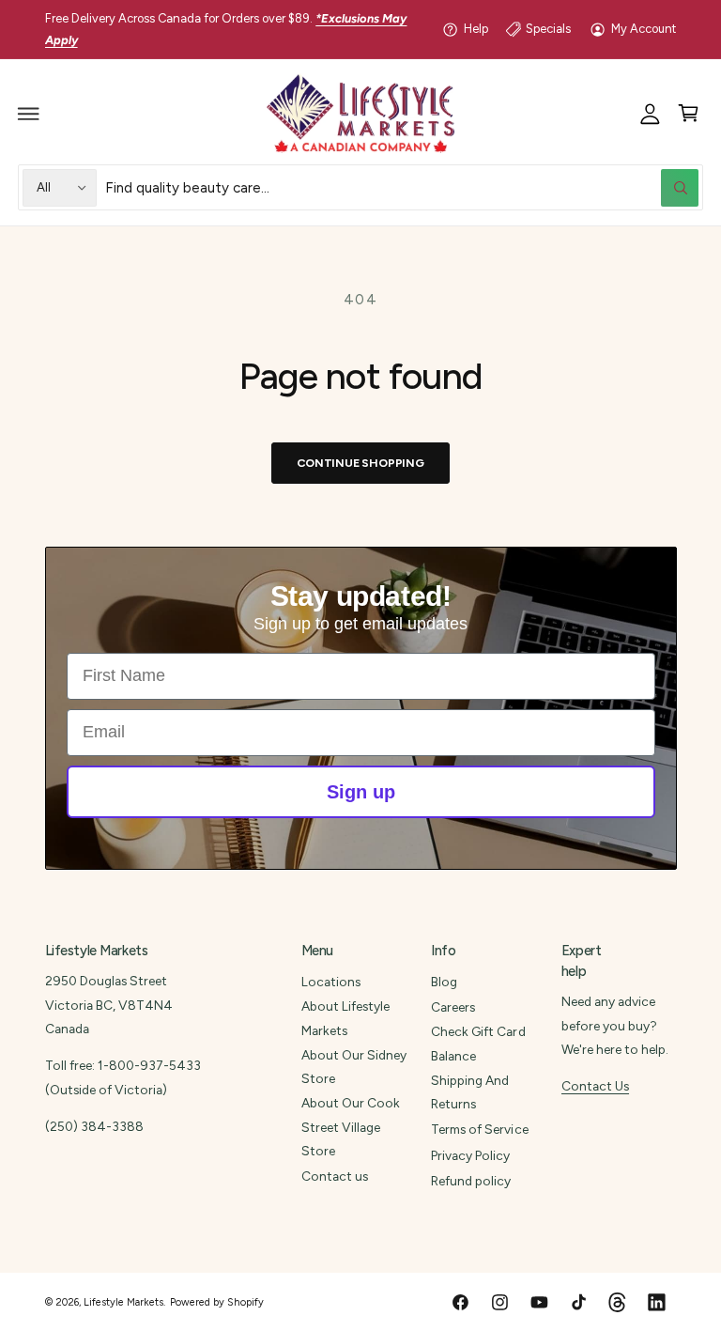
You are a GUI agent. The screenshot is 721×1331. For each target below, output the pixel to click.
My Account (643, 29)
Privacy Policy (470, 1155)
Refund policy (471, 1180)
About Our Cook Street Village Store (350, 1126)
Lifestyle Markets (123, 1302)
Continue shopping (360, 463)
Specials (548, 29)
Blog (444, 981)
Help (476, 29)
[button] (29, 113)
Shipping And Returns (470, 1092)
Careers (453, 1006)
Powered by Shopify (217, 1302)
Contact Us (595, 1085)
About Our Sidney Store (354, 1066)
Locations (330, 981)
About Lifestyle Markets (345, 1017)
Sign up (361, 792)
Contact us (334, 1176)
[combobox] (402, 187)
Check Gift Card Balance (478, 1043)
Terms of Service (479, 1129)
